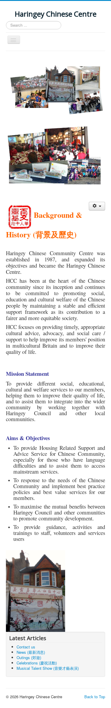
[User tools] (97, 206)
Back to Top (94, 696)
